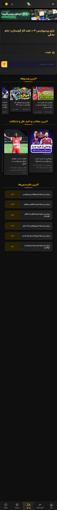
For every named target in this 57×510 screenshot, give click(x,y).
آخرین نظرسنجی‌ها (28, 184)
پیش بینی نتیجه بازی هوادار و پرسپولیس (36, 194)
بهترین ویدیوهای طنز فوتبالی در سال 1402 (22, 103)
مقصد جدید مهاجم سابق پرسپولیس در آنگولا (19, 161)
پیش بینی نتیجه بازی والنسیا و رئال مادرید (36, 236)
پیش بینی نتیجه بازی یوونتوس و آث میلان (36, 226)
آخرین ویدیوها (28, 78)
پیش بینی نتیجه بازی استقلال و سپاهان (37, 204)
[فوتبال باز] (28, 4)
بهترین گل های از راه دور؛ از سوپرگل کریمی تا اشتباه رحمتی (44, 104)
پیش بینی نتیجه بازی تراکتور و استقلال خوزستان (37, 215)
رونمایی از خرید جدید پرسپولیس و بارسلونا (43, 160)
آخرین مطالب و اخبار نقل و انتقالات (28, 121)
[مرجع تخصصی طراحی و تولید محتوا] (28, 14)
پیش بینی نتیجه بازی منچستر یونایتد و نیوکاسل (37, 246)
